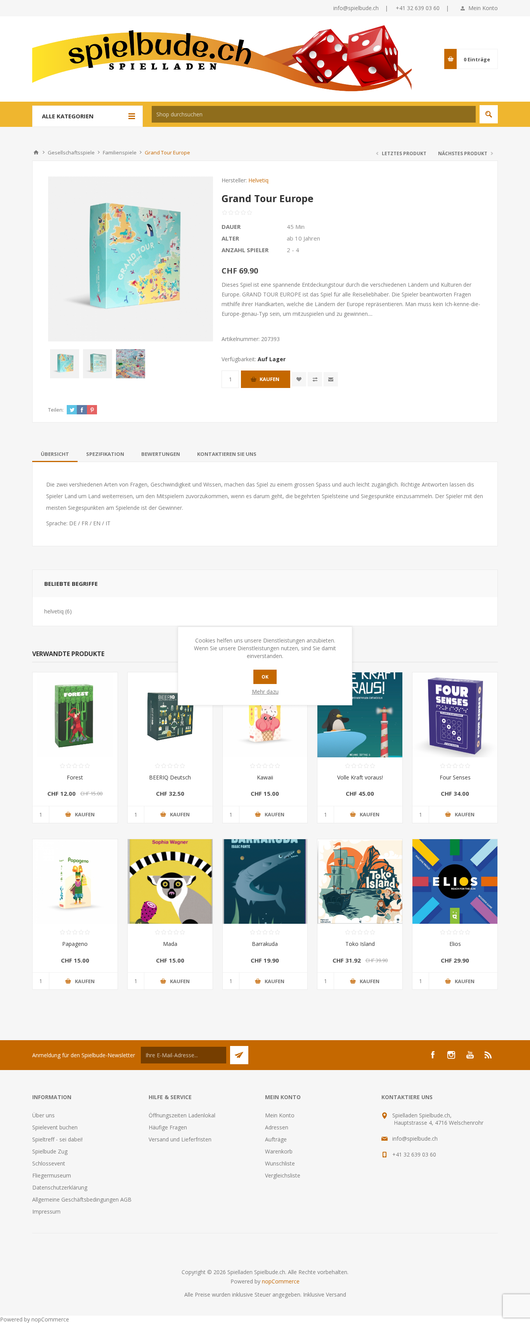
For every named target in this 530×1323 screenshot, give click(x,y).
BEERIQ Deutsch (170, 777)
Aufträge (276, 1139)
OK (265, 677)
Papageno (75, 943)
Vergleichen (315, 379)
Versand (336, 1294)
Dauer (231, 226)
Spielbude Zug (50, 1151)
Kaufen (269, 379)
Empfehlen (331, 379)
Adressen (276, 1127)
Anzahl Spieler (245, 250)
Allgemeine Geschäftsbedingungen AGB (82, 1199)
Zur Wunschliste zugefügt (299, 379)
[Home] (36, 152)
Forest (75, 777)
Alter (230, 238)
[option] (64, 363)
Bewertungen (160, 453)
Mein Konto (483, 8)
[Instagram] (451, 1055)
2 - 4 (293, 250)
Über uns (43, 1115)
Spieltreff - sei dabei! (57, 1139)
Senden (239, 1055)
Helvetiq (258, 180)
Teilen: (56, 409)
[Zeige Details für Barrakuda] (265, 881)
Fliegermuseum (51, 1175)
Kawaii (265, 777)
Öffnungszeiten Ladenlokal (182, 1115)
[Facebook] (432, 1055)
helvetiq (54, 611)
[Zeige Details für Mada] (170, 881)
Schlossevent (48, 1163)
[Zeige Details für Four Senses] (454, 714)
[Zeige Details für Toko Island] (359, 881)
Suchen (489, 114)
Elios (455, 943)
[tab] (55, 454)
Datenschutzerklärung (59, 1187)
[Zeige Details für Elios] (454, 881)
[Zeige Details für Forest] (75, 714)
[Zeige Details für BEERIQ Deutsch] (170, 714)
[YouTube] (470, 1055)
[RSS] (488, 1055)
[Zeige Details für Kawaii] (265, 714)
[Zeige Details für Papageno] (75, 881)
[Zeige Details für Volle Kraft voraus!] (359, 714)
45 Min (296, 226)
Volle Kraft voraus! (360, 777)
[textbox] (314, 114)
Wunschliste (280, 1163)
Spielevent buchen (55, 1127)
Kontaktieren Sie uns (226, 453)
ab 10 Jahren (303, 238)
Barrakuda (265, 943)
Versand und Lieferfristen (180, 1139)
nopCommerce (281, 1281)
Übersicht (55, 453)
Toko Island (360, 943)
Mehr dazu (265, 691)
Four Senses (455, 777)
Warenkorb (279, 1151)
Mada (170, 943)
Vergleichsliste (282, 1175)
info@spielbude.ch (356, 8)
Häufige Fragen (168, 1127)
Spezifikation (105, 453)
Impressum (46, 1211)
